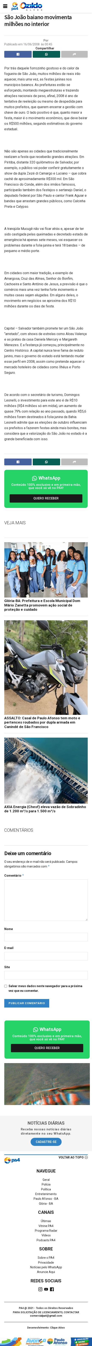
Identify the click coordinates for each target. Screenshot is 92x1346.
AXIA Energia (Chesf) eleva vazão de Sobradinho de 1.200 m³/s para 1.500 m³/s (45, 809)
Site (7, 967)
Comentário (14, 875)
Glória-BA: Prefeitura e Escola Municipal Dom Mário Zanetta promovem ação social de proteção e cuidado (42, 605)
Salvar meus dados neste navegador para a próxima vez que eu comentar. (45, 988)
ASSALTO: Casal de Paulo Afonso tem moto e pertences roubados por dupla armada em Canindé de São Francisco (42, 722)
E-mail (8, 948)
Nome (8, 929)
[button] (46, 498)
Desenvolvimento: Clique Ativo (46, 1327)
